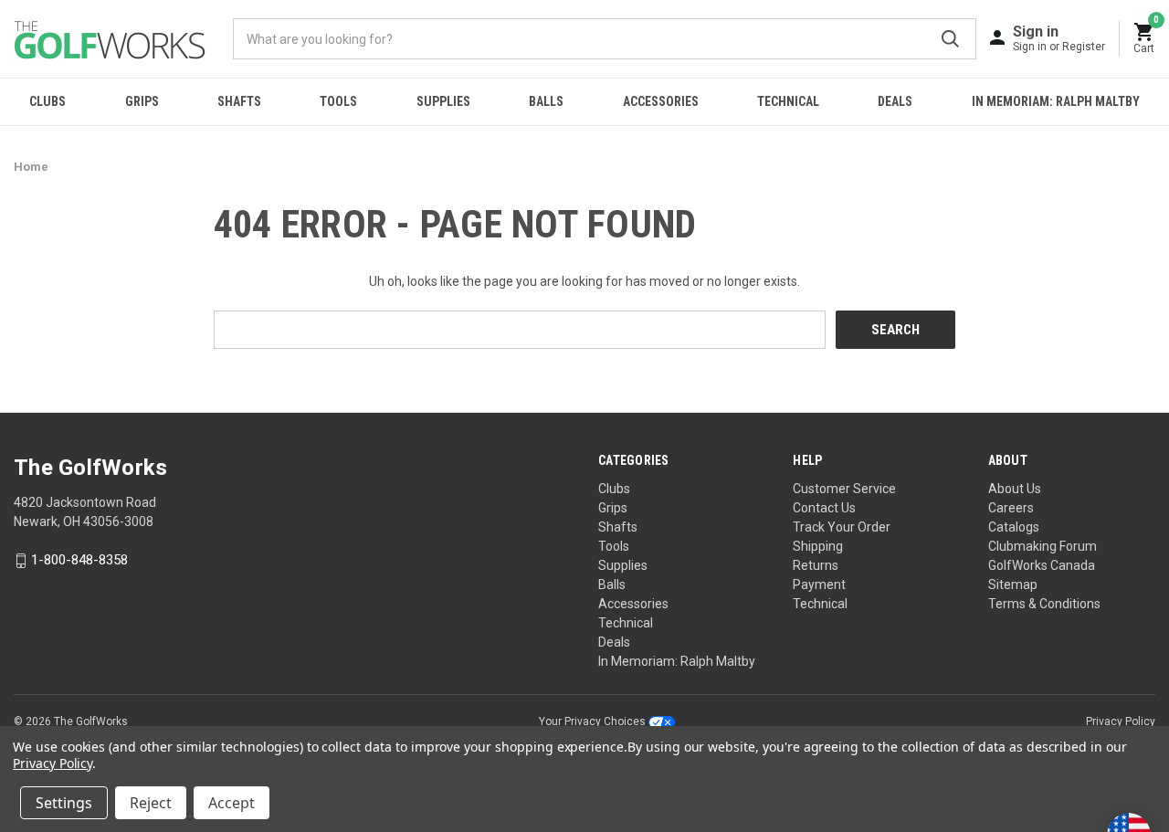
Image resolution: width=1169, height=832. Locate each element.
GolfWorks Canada (1041, 565)
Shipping (818, 546)
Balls (546, 101)
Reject (151, 803)
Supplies (443, 101)
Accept (231, 803)
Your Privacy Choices (593, 721)
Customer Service (844, 488)
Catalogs (1013, 527)
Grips (142, 101)
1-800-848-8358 (79, 561)
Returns (815, 565)
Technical (788, 101)
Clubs (47, 101)
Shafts (239, 101)
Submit (950, 38)
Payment (819, 584)
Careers (1011, 507)
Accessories (661, 101)
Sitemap (1012, 584)
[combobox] (604, 38)
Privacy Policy (1120, 721)
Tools (338, 101)
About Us (1014, 488)
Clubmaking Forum (1042, 546)
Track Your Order (841, 527)
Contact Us (824, 507)
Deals (895, 101)
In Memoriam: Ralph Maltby (1056, 101)
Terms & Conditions (1044, 603)
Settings (64, 803)
